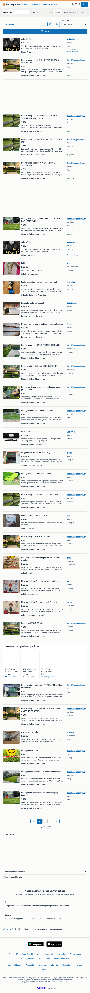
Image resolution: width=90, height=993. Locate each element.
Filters (46, 31)
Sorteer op (65, 20)
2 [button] (45, 821)
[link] (11, 4)
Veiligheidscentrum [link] (50, 4)
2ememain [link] (77, 965)
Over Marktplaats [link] (15, 965)
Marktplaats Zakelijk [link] (24, 954)
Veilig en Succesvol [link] (45, 954)
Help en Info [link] (62, 954)
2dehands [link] (66, 965)
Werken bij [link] (30, 965)
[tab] (50, 24)
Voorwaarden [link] (36, 4)
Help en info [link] (25, 4)
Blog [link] (11, 954)
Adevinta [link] (54, 965)
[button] (75, 4)
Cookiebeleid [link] (44, 958)
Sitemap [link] (45, 969)
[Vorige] (33, 821)
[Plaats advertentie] (84, 4)
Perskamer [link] (42, 965)
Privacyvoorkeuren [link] (61, 958)
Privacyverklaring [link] (28, 958)
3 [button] (50, 821)
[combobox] (16, 12)
